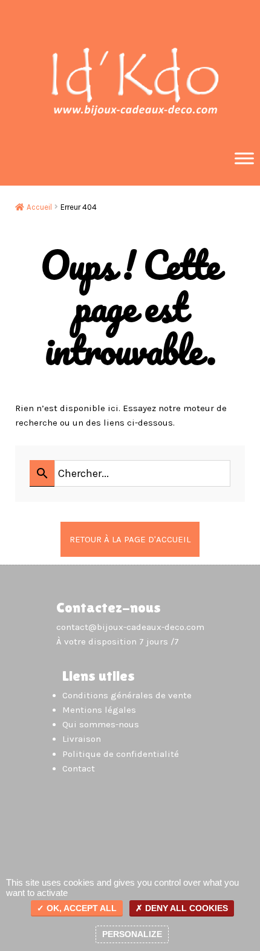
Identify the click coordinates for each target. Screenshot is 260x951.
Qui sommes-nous (100, 724)
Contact (78, 768)
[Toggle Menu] (244, 158)
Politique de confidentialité (120, 753)
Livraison (81, 738)
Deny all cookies (185, 908)
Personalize (132, 934)
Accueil (39, 207)
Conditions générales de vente (127, 695)
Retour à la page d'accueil (130, 539)
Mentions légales (99, 709)
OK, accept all (80, 908)
